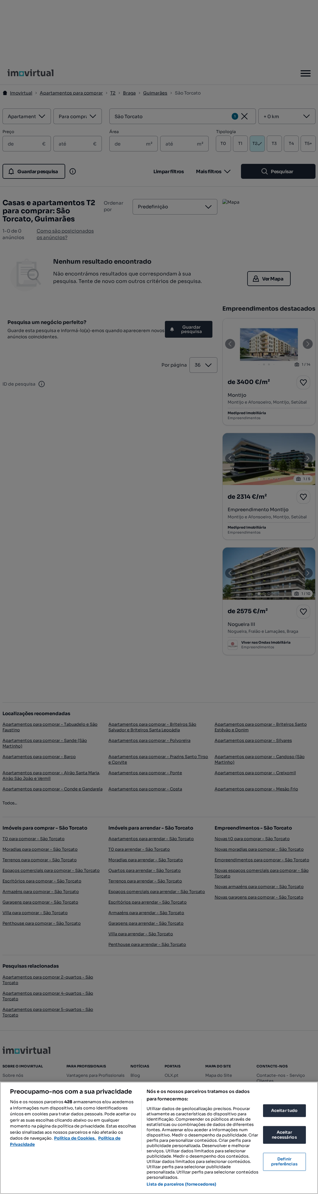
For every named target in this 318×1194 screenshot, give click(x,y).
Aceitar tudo (284, 1110)
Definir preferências (284, 1162)
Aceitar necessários (284, 1135)
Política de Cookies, (75, 1138)
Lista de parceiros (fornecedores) (181, 1184)
